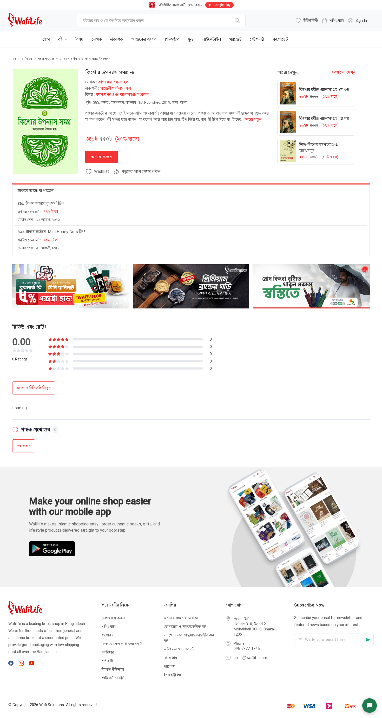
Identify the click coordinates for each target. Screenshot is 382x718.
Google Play (222, 5)
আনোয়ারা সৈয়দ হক (113, 82)
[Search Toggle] (345, 35)
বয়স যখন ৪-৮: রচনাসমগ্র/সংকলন (87, 59)
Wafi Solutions (51, 704)
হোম (16, 59)
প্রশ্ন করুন (24, 429)
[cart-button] (362, 35)
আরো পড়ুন (253, 119)
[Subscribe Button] (367, 639)
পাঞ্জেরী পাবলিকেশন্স (115, 88)
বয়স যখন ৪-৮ (48, 59)
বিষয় (28, 59)
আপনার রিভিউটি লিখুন (34, 387)
